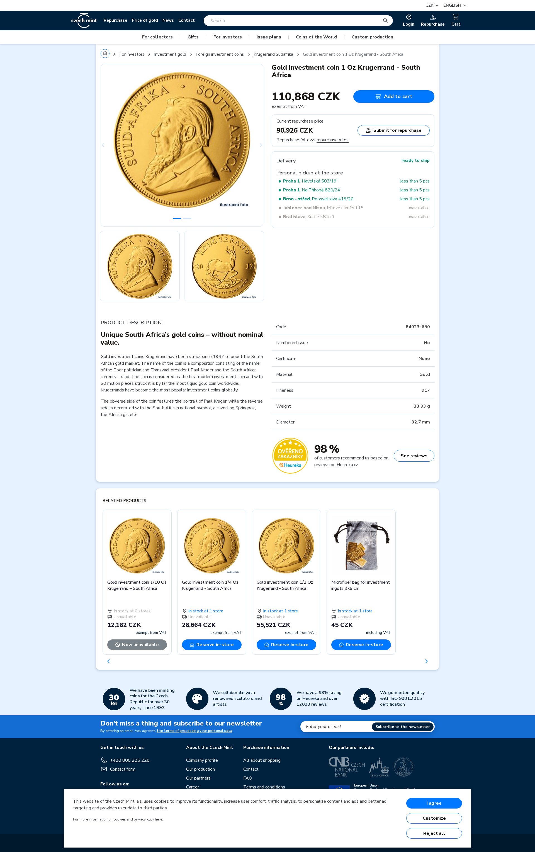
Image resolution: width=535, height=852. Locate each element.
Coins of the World (316, 37)
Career (192, 787)
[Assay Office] (379, 766)
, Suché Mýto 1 (309, 217)
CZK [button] (429, 5)
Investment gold (170, 54)
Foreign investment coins (220, 54)
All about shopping (262, 760)
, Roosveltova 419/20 (318, 199)
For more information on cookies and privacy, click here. (118, 819)
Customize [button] (434, 818)
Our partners (198, 778)
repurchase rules (333, 140)
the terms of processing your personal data (194, 730)
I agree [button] (434, 803)
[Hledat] (385, 20)
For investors (227, 37)
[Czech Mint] (84, 20)
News (168, 20)
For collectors (157, 37)
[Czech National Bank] (347, 766)
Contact (186, 20)
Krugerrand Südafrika (273, 54)
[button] (454, 5)
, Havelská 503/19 (310, 181)
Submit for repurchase (397, 130)
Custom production (372, 37)
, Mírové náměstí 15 (323, 208)
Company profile (202, 760)
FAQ (247, 778)
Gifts (193, 37)
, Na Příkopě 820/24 (311, 190)
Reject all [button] (434, 833)
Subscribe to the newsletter (402, 726)
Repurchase (115, 20)
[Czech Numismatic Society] (403, 766)
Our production (200, 769)
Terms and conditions (264, 787)
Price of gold (145, 20)
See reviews (414, 456)
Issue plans (269, 37)
